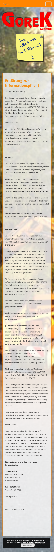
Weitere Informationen (37, 542)
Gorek (5, 4)
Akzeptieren (27, 545)
